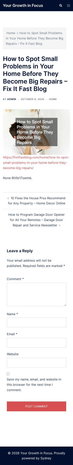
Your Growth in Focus (23, 5)
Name (12, 314)
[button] (60, 5)
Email (12, 334)
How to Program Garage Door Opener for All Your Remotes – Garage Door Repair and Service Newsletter (36, 220)
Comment (15, 279)
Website (12, 354)
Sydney (45, 458)
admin (11, 99)
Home (10, 33)
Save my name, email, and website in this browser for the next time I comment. (34, 384)
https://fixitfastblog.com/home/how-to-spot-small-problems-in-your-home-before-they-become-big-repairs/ (36, 162)
